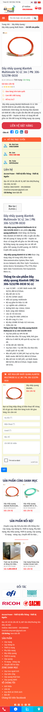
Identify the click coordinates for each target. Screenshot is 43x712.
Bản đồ (7, 695)
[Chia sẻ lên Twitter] (16, 132)
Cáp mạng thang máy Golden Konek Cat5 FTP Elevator (31, 564)
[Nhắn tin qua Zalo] (27, 709)
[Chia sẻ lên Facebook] (11, 132)
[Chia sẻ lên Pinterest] (26, 132)
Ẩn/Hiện (12, 209)
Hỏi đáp (18, 2)
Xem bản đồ (17, 192)
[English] (35, 2)
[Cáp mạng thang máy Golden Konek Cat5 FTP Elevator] (31, 551)
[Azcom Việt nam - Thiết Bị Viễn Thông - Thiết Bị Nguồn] (9, 9)
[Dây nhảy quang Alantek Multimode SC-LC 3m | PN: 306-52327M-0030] (21, 48)
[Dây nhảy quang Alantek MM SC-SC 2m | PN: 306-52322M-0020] (31, 492)
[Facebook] (14, 705)
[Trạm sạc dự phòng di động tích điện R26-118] (12, 551)
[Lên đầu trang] (35, 699)
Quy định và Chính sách (13, 692)
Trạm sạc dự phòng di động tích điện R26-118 (11, 564)
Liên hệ (7, 689)
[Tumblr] (25, 705)
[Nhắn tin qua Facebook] (16, 709)
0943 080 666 (14, 155)
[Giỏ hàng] (36, 8)
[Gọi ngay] (4, 709)
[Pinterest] (18, 705)
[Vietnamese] (39, 2)
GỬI (4, 470)
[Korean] (32, 2)
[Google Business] (21, 705)
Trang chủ (5, 2)
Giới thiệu (12, 2)
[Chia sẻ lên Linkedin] (21, 132)
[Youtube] (28, 705)
